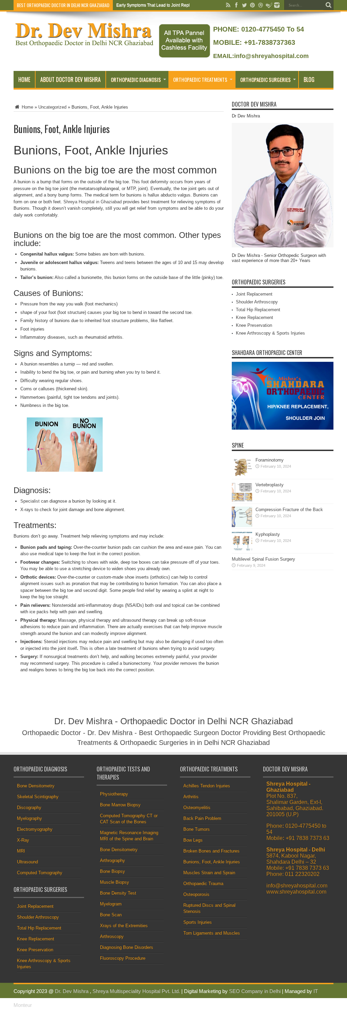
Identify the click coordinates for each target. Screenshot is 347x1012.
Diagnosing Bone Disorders (126, 947)
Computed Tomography (39, 872)
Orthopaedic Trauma (203, 883)
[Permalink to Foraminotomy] (242, 476)
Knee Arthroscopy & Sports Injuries (270, 333)
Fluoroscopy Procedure (122, 958)
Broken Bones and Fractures (211, 851)
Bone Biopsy (112, 871)
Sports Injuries (197, 922)
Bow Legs (193, 840)
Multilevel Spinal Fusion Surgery (263, 559)
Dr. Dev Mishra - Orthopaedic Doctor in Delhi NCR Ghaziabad (173, 721)
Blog (309, 79)
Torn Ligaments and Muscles (211, 933)
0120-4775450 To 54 (271, 29)
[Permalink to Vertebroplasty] (242, 500)
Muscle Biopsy (114, 882)
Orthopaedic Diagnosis (136, 79)
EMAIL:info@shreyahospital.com (261, 56)
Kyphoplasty (268, 534)
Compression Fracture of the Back (289, 509)
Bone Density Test (118, 893)
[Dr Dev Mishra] (85, 44)
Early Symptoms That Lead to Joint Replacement (161, 5)
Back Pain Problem (202, 818)
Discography (29, 807)
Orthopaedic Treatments (200, 79)
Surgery (28, 656)
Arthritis (191, 796)
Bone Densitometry (36, 785)
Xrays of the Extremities (124, 925)
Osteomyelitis (196, 807)
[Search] (328, 5)
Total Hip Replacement (258, 309)
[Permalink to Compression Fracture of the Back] (242, 525)
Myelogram (111, 903)
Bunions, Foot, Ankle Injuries (211, 861)
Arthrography (112, 860)
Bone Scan (111, 914)
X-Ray (23, 840)
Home (24, 79)
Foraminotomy (270, 460)
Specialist (30, 501)
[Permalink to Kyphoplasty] (242, 550)
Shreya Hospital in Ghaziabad (92, 201)
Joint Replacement (254, 294)
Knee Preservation (254, 325)
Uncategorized (52, 107)
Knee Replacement (254, 317)
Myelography (29, 818)
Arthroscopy (112, 936)
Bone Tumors (196, 829)
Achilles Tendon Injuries (206, 785)
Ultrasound (27, 861)
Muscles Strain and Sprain (209, 872)
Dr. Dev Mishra (71, 991)
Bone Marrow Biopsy (120, 804)
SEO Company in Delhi (255, 991)
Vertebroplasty (270, 484)
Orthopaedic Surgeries (265, 79)
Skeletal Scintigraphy (38, 796)
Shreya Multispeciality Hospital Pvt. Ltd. (136, 991)
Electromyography (35, 829)
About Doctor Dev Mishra (70, 79)
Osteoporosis (196, 894)
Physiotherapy (114, 794)
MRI (21, 851)
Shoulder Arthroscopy (257, 301)
